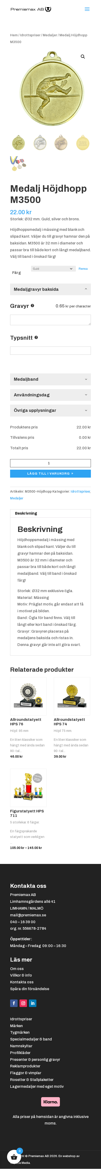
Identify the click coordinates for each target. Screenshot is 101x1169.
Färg (16, 273)
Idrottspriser (30, 35)
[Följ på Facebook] (14, 1003)
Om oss (17, 969)
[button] (83, 56)
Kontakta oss (22, 982)
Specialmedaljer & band (31, 1039)
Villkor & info (21, 975)
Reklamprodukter (25, 1066)
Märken (16, 1026)
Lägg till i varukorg (48, 473)
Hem (14, 35)
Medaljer (50, 35)
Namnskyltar (21, 1046)
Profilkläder (20, 1053)
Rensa (83, 268)
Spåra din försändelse (29, 989)
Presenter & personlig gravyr (35, 1060)
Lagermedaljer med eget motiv (37, 1086)
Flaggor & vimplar (25, 1073)
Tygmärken (20, 1032)
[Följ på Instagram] (23, 1003)
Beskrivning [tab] (26, 513)
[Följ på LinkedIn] (32, 1003)
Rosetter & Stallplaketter (32, 1080)
